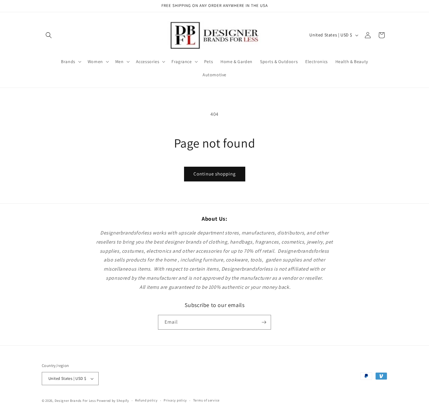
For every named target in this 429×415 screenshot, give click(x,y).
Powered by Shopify (113, 400)
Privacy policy (175, 400)
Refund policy (146, 400)
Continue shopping (214, 174)
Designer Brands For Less (75, 400)
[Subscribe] (264, 322)
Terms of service (206, 400)
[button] (49, 35)
